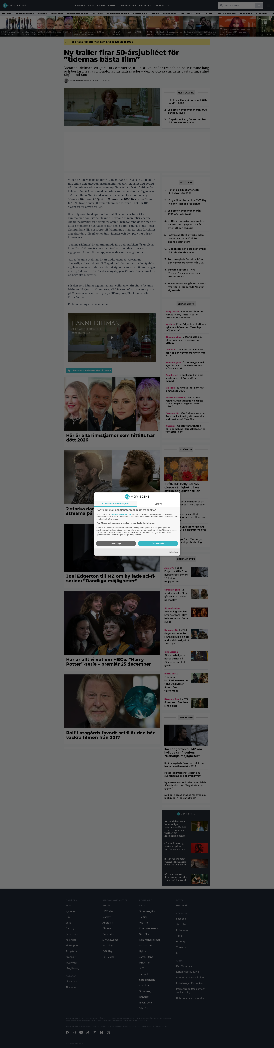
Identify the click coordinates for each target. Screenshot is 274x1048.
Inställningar (116, 543)
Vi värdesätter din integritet (115, 503)
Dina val (158, 504)
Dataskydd (173, 552)
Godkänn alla (158, 543)
